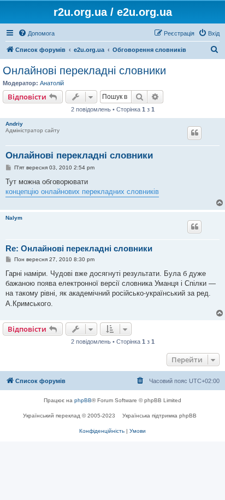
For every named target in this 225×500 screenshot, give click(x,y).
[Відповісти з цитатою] (194, 132)
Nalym (13, 218)
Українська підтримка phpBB (159, 416)
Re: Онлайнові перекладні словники (78, 248)
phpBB (83, 400)
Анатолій (52, 83)
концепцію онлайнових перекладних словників (82, 191)
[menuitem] (36, 33)
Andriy (14, 124)
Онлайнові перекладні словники (84, 70)
